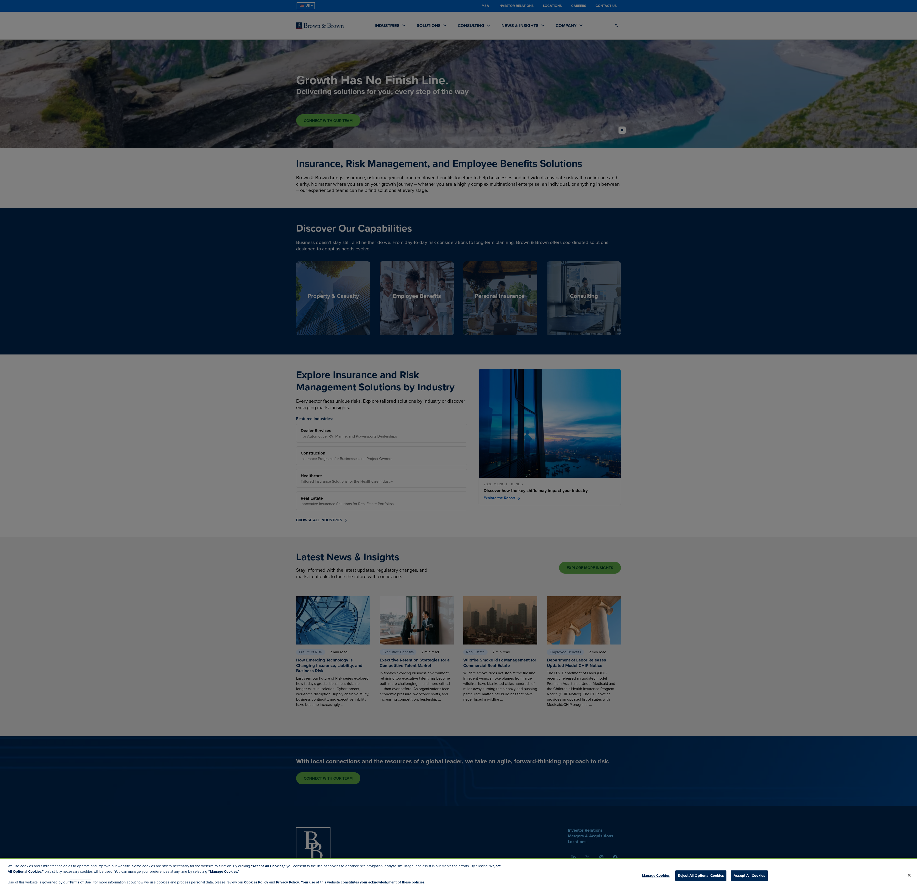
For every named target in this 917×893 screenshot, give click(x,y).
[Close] (909, 875)
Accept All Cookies (749, 875)
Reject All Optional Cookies (701, 875)
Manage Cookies (656, 875)
